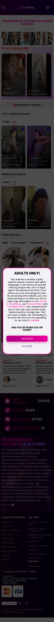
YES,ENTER (27, 338)
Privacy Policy (34, 303)
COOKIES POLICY (16, 306)
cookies (34, 320)
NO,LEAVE (27, 346)
